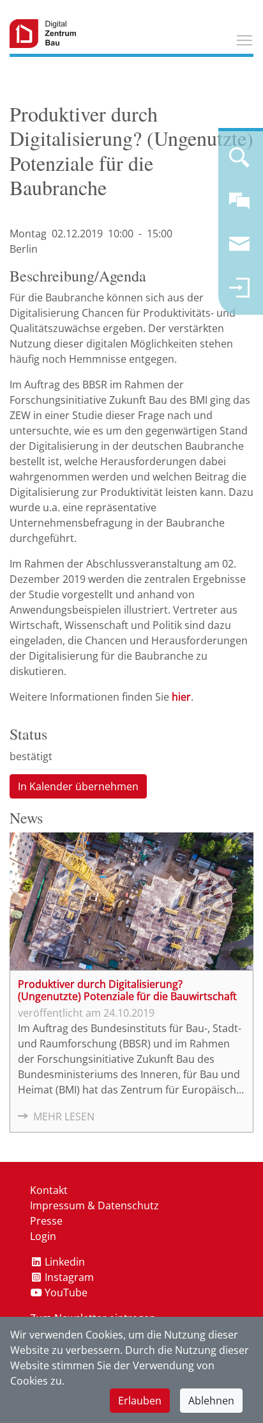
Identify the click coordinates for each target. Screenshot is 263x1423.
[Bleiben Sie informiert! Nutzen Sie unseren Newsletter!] (239, 249)
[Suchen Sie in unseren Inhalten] (239, 162)
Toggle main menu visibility (244, 40)
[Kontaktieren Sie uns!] (239, 206)
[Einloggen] (239, 293)
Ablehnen (211, 1401)
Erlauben (140, 1401)
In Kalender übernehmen (78, 786)
